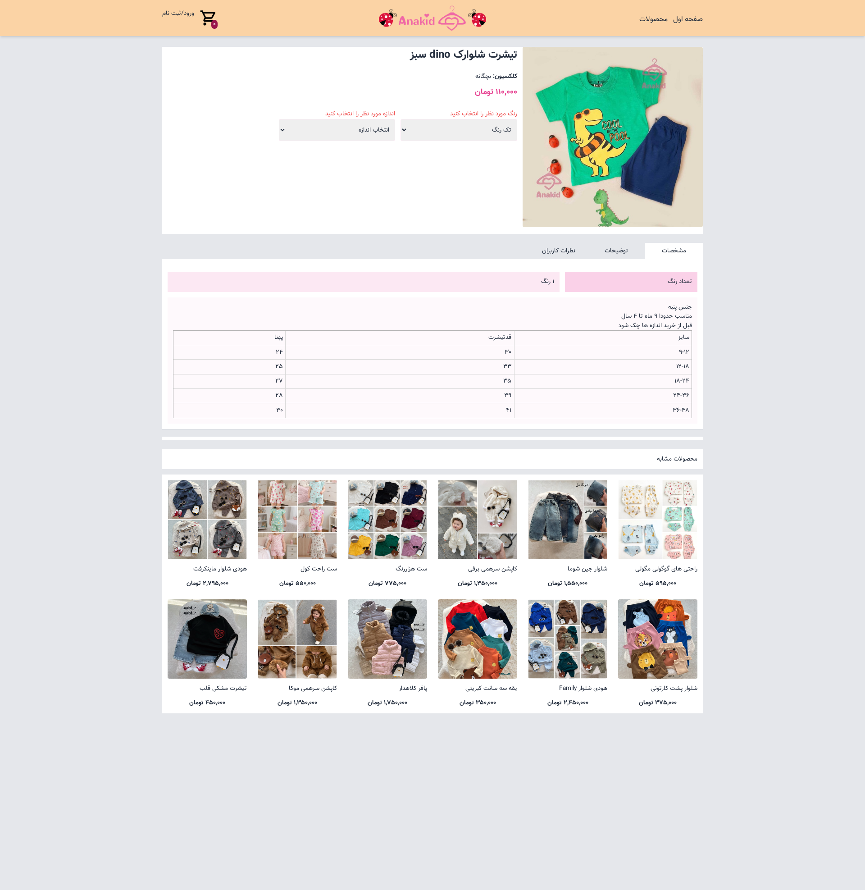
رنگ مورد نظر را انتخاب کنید (483, 114)
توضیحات (616, 251)
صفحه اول (688, 19)
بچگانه (483, 76)
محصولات (653, 19)
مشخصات (674, 251)
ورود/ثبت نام (178, 13)
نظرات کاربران (558, 251)
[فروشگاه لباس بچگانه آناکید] (432, 18)
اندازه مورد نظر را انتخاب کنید (360, 114)
